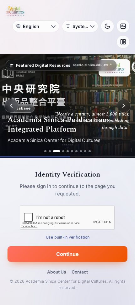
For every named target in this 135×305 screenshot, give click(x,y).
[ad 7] (76, 151)
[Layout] (123, 41)
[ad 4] (63, 151)
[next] (124, 106)
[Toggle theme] (107, 26)
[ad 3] (56, 151)
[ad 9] (85, 151)
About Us (56, 271)
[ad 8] (81, 151)
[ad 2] (50, 151)
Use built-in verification (67, 237)
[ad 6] (72, 151)
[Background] (123, 26)
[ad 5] (68, 151)
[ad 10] (90, 151)
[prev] (11, 106)
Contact (80, 271)
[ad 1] (45, 151)
